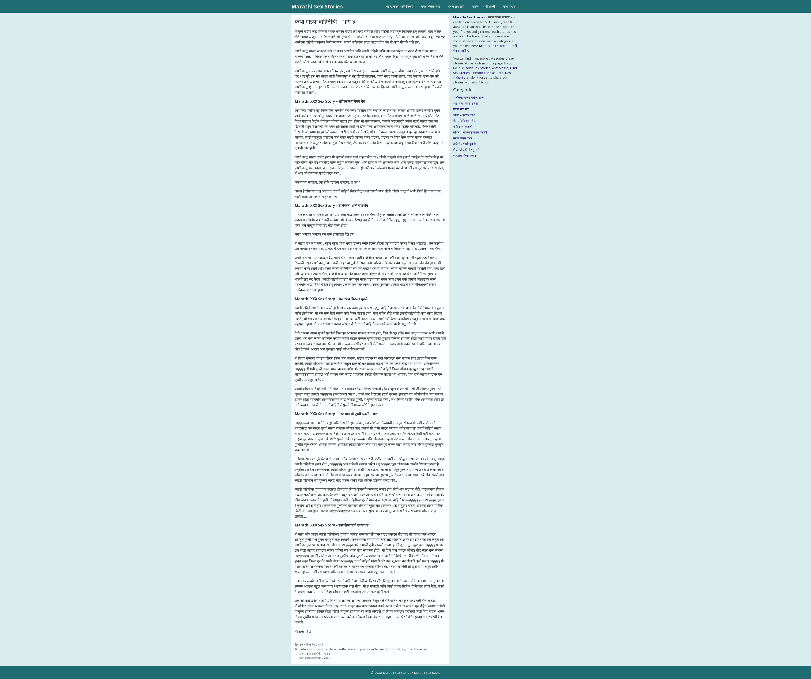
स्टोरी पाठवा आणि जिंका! (399, 6)
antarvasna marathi (313, 649)
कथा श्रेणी (509, 6)
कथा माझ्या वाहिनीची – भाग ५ (314, 658)
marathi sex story (392, 649)
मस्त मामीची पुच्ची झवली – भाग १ (360, 413)
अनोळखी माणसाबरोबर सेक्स (468, 97)
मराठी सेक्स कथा (430, 6)
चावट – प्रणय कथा (464, 115)
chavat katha (338, 649)
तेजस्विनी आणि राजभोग (353, 205)
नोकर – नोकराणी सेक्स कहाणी (470, 132)
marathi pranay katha (363, 649)
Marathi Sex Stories (317, 6)
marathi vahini (416, 649)
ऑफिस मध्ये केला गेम (352, 101)
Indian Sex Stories (477, 68)
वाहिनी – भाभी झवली (483, 6)
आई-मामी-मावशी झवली (465, 103)
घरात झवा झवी (456, 6)
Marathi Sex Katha (427, 672)
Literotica (478, 73)
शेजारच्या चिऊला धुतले (353, 298)
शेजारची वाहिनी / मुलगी (311, 644)
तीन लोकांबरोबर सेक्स (465, 121)
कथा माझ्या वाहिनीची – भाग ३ (314, 654)
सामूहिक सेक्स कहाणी (464, 155)
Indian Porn (495, 73)
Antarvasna (500, 68)
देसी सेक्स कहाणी (462, 126)
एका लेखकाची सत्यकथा (354, 525)
